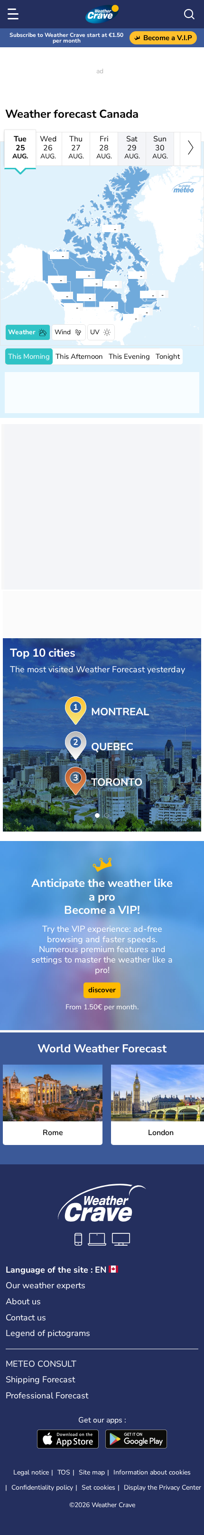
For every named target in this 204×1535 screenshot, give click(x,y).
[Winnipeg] (98, 305)
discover (102, 990)
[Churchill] (102, 284)
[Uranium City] (83, 282)
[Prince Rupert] (53, 295)
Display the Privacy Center (162, 1488)
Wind (63, 332)
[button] (125, 318)
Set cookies (98, 1488)
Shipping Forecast (40, 1379)
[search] (189, 14)
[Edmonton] (76, 297)
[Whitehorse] (47, 279)
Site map (92, 1472)
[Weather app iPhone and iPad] (68, 1440)
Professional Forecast (47, 1395)
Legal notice (31, 1472)
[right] (190, 149)
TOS (63, 1472)
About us (23, 1301)
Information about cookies (152, 1472)
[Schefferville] (139, 294)
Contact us (26, 1317)
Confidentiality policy (42, 1487)
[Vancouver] (63, 307)
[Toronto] (122, 317)
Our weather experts (45, 1285)
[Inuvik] (49, 255)
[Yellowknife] (75, 274)
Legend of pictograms (48, 1333)
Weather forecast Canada (72, 113)
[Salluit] (127, 275)
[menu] (14, 14)
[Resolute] (101, 228)
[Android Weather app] (136, 1440)
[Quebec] (133, 311)
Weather (21, 332)
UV (95, 332)
